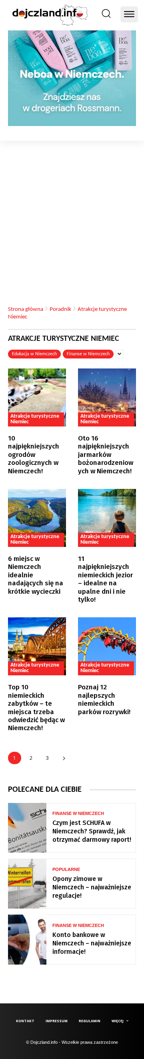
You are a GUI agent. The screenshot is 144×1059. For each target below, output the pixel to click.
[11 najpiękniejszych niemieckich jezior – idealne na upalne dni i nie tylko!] (107, 518)
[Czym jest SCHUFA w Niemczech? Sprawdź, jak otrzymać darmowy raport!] (27, 828)
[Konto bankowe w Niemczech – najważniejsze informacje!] (27, 940)
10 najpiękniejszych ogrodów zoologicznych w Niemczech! (33, 454)
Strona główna (25, 309)
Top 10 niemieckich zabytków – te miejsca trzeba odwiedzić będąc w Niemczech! (36, 707)
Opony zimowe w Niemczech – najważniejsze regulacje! (91, 887)
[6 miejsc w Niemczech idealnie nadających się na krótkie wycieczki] (37, 518)
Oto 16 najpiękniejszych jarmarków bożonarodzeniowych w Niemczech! (105, 454)
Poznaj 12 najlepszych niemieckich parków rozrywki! (104, 699)
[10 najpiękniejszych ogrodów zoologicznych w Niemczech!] (37, 397)
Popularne (66, 869)
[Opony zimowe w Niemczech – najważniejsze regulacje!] (27, 884)
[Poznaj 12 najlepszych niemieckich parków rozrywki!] (107, 646)
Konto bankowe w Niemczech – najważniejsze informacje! (91, 943)
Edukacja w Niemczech (34, 354)
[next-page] (63, 758)
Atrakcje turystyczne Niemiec (34, 419)
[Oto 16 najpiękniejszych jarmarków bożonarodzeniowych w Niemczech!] (107, 397)
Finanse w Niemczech (88, 354)
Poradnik (60, 309)
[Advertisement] (72, 217)
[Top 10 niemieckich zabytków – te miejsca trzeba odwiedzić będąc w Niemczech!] (37, 646)
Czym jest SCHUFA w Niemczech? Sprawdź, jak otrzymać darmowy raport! (91, 831)
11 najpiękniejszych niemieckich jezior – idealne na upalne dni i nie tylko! (105, 579)
